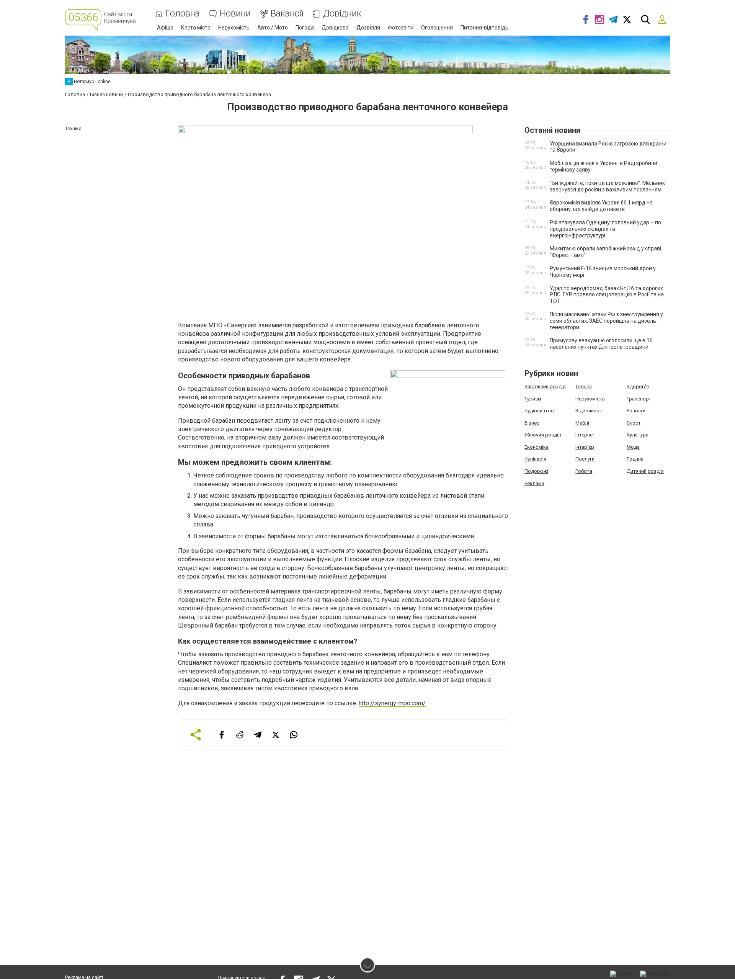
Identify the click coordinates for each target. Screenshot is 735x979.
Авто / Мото (272, 28)
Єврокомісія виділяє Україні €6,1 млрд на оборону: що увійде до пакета (601, 205)
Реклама (534, 483)
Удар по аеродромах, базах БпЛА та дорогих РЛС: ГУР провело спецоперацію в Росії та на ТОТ (607, 294)
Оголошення (437, 28)
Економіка (536, 447)
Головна (183, 13)
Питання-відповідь (484, 28)
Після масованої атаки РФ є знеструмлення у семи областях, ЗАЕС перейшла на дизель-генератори (606, 320)
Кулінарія (535, 459)
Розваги (636, 411)
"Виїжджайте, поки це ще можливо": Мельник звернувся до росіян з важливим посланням (607, 186)
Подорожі (536, 471)
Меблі (582, 423)
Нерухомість (234, 28)
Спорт (634, 423)
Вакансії (287, 13)
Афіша (165, 28)
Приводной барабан (206, 420)
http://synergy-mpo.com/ (392, 703)
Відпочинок (588, 411)
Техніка (583, 386)
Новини (235, 13)
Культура (637, 435)
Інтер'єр (584, 447)
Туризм (532, 399)
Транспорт (639, 399)
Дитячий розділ (645, 471)
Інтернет (585, 435)
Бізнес (531, 423)
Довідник (342, 13)
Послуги (585, 459)
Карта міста (196, 28)
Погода (305, 28)
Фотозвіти (400, 28)
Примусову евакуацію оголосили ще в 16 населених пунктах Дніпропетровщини (601, 343)
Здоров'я (638, 386)
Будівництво (539, 411)
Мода (633, 447)
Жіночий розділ (542, 435)
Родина (635, 459)
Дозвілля (368, 28)
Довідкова (335, 28)
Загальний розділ (545, 386)
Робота (583, 471)
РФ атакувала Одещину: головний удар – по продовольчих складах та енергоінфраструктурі (605, 229)
